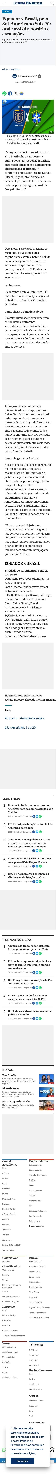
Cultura (32, 1195)
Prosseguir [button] (22, 1460)
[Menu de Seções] (4, 3)
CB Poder (33, 1360)
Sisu (30, 1206)
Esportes (15, 69)
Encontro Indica (35, 1389)
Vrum (6, 1343)
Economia (6, 1188)
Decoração (33, 1297)
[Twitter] (16, 94)
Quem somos (7, 1240)
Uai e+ (31, 1411)
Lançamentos (34, 1277)
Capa (4, 1168)
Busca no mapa (35, 1272)
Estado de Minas (36, 1401)
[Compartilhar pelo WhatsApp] (40, 817)
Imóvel (33, 1258)
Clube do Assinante (10, 1330)
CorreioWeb (10, 1258)
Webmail (6, 1261)
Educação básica (36, 1165)
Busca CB (6, 1325)
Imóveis (5, 1275)
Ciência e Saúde (8, 1214)
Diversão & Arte (9, 1199)
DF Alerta (33, 1350)
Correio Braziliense (9, 1163)
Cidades (5, 1173)
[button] (37, 1453)
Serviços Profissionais (11, 1296)
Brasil (4, 1183)
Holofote (5, 1224)
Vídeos (5, 1367)
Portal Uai (33, 1406)
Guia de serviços (36, 1287)
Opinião (5, 1219)
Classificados (11, 1266)
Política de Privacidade (11, 1245)
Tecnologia (6, 1229)
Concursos (36, 1226)
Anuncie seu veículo (10, 1352)
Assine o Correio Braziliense (13, 1336)
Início (5, 69)
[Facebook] (10, 94)
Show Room (34, 1292)
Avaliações (6, 1362)
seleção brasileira (33, 718)
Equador (12, 718)
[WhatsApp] (4, 94)
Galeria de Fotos (36, 1302)
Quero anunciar (8, 1270)
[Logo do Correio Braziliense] (28, 3)
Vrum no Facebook (9, 1377)
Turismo (5, 1235)
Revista (32, 1379)
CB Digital (6, 1320)
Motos (5, 1372)
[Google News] (21, 94)
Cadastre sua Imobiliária (39, 1318)
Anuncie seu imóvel (37, 1266)
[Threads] (52, 1450)
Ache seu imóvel (35, 1261)
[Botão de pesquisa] (52, 3)
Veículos (5, 1280)
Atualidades (34, 1384)
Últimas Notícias (36, 1190)
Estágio (32, 1180)
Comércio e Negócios (11, 1302)
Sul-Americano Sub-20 (21, 727)
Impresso (8, 1306)
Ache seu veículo (9, 1347)
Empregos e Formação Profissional (11, 1286)
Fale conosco (34, 1221)
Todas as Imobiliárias (37, 1313)
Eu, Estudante (38, 1161)
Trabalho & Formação (38, 1175)
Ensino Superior (35, 1170)
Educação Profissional (38, 1211)
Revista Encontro (40, 1370)
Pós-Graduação (35, 1216)
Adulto (5, 1291)
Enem (31, 1185)
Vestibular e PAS (36, 1201)
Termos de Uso (8, 1250)
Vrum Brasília (34, 1365)
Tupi (31, 1416)
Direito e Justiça (9, 1209)
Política (5, 1178)
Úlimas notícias (35, 1282)
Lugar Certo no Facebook (39, 1307)
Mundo (5, 1194)
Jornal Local (34, 1355)
